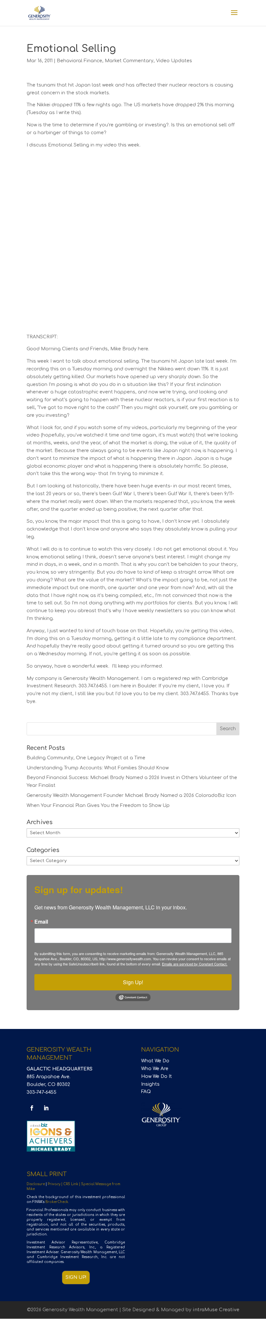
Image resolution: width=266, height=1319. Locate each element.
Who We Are (154, 1068)
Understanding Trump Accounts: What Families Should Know (98, 767)
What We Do (155, 1060)
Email (41, 921)
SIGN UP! (76, 1277)
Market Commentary (129, 60)
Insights (150, 1084)
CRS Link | (72, 1184)
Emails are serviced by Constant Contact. (194, 963)
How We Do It (156, 1076)
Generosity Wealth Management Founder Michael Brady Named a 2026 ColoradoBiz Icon (131, 795)
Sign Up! (133, 982)
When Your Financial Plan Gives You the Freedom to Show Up (98, 805)
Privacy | (55, 1184)
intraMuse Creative (216, 1309)
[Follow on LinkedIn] (46, 1108)
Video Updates (174, 60)
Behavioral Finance (79, 60)
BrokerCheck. (57, 1202)
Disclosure (36, 1184)
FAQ (146, 1091)
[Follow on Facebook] (32, 1108)
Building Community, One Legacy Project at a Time (86, 757)
